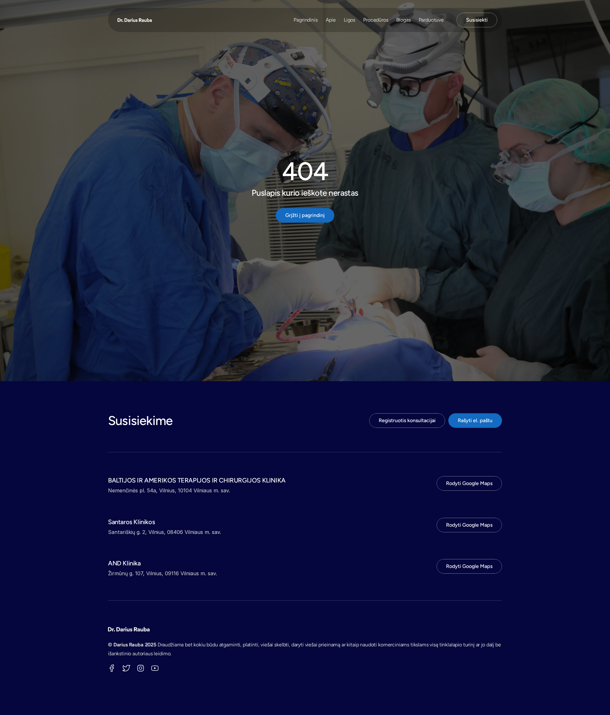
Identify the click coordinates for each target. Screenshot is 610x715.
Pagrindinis (305, 20)
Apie (331, 20)
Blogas (403, 20)
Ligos (349, 20)
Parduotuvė (431, 20)
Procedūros (375, 20)
